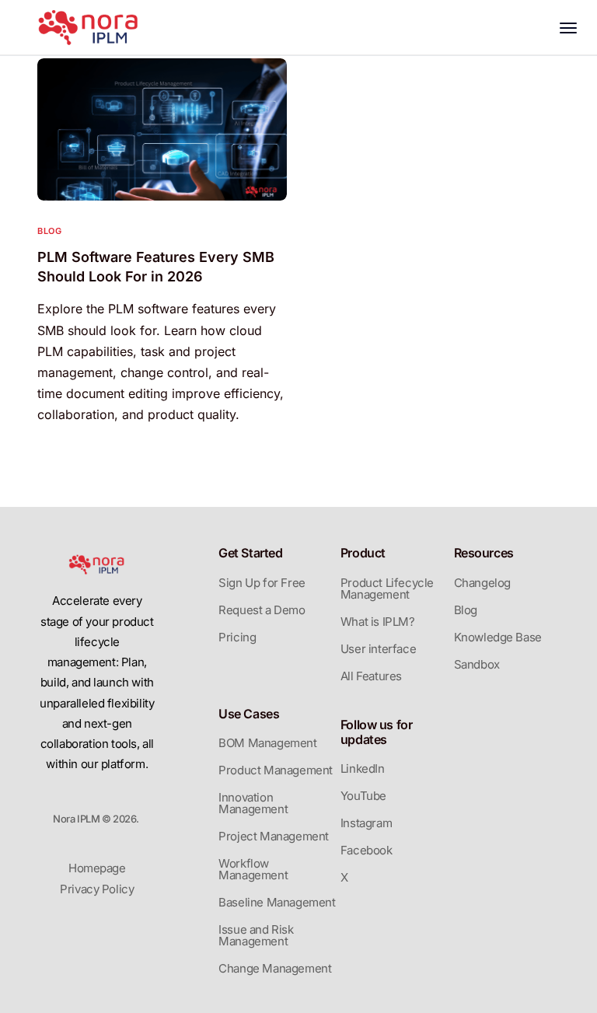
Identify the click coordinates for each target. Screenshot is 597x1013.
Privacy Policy (97, 889)
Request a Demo (261, 610)
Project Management (273, 836)
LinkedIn (362, 768)
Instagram (366, 823)
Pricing (237, 637)
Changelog (482, 582)
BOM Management (267, 742)
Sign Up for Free (261, 582)
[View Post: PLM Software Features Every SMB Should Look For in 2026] (162, 129)
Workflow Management (253, 869)
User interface (378, 648)
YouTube (363, 795)
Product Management (275, 770)
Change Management (274, 968)
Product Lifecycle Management (387, 588)
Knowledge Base (498, 637)
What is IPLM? (377, 621)
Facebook (366, 850)
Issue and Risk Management (255, 935)
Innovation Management (253, 803)
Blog (49, 231)
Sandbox (477, 664)
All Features (371, 676)
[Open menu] (572, 28)
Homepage (97, 868)
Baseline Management (276, 902)
